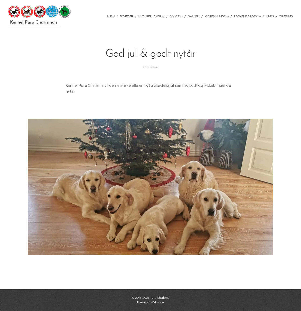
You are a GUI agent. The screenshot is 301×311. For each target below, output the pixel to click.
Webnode (157, 302)
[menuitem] (112, 16)
